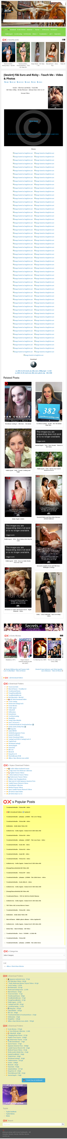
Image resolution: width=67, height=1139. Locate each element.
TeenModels (43, 34)
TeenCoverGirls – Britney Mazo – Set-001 (8, 64)
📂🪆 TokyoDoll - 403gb (13, 1033)
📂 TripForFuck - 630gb (13, 1056)
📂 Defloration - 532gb (13, 1017)
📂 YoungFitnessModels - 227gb (15, 1000)
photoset (21, 82)
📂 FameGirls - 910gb (12, 1067)
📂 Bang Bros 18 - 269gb (13, 1071)
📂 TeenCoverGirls (12, 687)
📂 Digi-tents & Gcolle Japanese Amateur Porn (21, 781)
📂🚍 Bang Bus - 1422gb (13, 1008)
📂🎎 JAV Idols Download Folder (17, 699)
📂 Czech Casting (12, 701)
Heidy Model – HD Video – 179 (37, 64)
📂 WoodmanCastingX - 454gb (15, 1058)
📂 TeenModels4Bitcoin (14, 695)
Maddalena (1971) (10, 660)
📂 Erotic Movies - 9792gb (14, 1029)
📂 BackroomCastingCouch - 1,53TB (17, 989)
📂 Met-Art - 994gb (12, 1012)
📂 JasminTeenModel (13, 735)
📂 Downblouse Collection (15, 785)
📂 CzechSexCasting (13, 716)
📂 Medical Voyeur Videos (15, 787)
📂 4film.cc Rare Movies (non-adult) (18, 758)
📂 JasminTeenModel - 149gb (15, 1054)
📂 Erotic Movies (12, 706)
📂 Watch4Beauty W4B (14, 756)
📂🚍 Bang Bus (11, 729)
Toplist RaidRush (11, 1111)
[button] (3, 30)
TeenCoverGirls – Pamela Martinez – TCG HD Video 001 (23, 65)
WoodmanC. (54, 29)
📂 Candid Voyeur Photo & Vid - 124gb (18, 1048)
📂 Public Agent (11, 708)
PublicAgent (9, 34)
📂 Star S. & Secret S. (13, 722)
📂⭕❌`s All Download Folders (13, 678)
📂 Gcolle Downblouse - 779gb (15, 1041)
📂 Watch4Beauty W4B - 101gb (15, 1073)
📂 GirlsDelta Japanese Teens (16, 733)
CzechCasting (18, 34)
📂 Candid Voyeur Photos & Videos (17, 783)
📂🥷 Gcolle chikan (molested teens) (18, 768)
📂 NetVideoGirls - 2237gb (14, 987)
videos (40, 82)
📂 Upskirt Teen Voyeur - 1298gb (16, 1037)
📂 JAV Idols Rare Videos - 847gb (16, 981)
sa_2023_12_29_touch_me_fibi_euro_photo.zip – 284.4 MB (33, 373)
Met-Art (13, 82)
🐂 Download (12, 29)
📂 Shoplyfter (11, 718)
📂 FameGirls (11, 747)
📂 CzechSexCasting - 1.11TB (15, 1006)
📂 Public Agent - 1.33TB (13, 1002)
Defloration (45, 29)
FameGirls (57, 34)
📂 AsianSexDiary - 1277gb (14, 1069)
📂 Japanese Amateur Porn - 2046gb (17, 1046)
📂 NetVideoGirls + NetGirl (15, 697)
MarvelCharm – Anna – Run (52, 64)
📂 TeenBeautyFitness (13, 691)
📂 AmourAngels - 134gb (13, 1075)
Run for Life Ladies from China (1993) (54, 660)
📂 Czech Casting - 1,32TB (14, 985)
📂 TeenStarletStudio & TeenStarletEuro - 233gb (21, 1015)
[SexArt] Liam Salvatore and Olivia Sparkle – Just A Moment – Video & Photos (49, 670)
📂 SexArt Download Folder (15, 737)
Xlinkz (8, 1116)
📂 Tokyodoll (11, 710)
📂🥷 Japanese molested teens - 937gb (18, 979)
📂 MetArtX (10, 752)
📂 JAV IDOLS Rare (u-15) (14, 794)
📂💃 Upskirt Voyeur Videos (15, 773)
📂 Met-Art (10, 749)
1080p (7, 82)
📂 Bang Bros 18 (12, 754)
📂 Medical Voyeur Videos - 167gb (16, 1050)
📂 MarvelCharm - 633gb (14, 992)
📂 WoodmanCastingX (13, 743)
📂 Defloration (11, 712)
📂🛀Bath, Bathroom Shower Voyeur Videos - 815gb (22, 983)
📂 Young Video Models (14, 720)
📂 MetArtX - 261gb (12, 1065)
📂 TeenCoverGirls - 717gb (14, 994)
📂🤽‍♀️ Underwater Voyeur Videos (17, 777)
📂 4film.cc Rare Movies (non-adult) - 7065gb (20, 1021)
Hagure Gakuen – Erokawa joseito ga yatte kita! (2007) (25, 661)
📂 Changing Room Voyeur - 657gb (16, 1035)
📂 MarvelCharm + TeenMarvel (16, 689)
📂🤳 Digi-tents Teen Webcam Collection (19, 770)
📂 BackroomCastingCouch (15, 703)
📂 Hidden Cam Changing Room (16, 779)
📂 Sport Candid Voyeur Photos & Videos (19, 789)
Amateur (29, 29)
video (34, 82)
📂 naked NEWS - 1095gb (14, 1010)
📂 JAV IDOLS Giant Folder (15, 791)
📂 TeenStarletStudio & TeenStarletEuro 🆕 (20, 724)
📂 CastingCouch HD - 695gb (15, 1004)
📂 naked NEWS (12, 731)
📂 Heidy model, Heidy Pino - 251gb (17, 1052)
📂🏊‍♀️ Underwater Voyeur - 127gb (16, 1039)
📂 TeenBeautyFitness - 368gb (15, 996)
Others (34, 34)
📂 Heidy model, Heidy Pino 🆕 (16, 726)
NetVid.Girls (27, 34)
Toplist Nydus (10, 1114)
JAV (51, 34)
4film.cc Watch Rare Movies (15, 966)
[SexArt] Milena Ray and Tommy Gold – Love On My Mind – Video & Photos (17, 670)
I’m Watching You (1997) (39, 660)
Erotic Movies (21, 29)
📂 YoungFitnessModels (14, 693)
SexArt (28, 82)
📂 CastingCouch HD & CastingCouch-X (19, 739)
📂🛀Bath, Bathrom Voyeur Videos (17, 775)
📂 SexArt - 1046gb (12, 1062)
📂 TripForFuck (11, 741)
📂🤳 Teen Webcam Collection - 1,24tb (18, 1031)
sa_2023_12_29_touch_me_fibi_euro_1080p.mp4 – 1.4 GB (33, 371)
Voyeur (37, 29)
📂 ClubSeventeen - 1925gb (14, 1060)
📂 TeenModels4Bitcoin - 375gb (16, 998)
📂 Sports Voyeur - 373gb (14, 1044)
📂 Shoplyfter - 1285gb (13, 1019)
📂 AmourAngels (12, 745)
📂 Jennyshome (11, 714)
